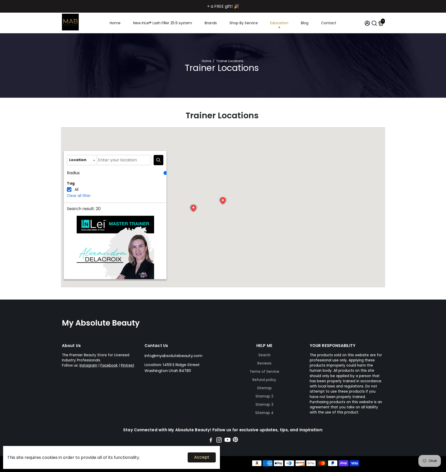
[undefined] (158, 160)
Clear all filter (79, 195)
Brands (211, 23)
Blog (304, 23)
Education (279, 23)
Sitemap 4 (264, 412)
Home (115, 23)
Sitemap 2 (264, 396)
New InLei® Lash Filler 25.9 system (162, 23)
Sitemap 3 (264, 404)
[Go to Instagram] (219, 440)
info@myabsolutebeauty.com (173, 355)
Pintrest (127, 365)
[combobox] (124, 160)
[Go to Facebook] (211, 440)
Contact (328, 23)
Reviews (264, 363)
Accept (201, 457)
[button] (223, 200)
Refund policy (264, 379)
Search (264, 355)
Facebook (109, 365)
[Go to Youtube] (227, 440)
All (76, 189)
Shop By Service (243, 23)
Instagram (88, 365)
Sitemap (264, 388)
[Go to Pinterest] (235, 440)
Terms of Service (264, 371)
